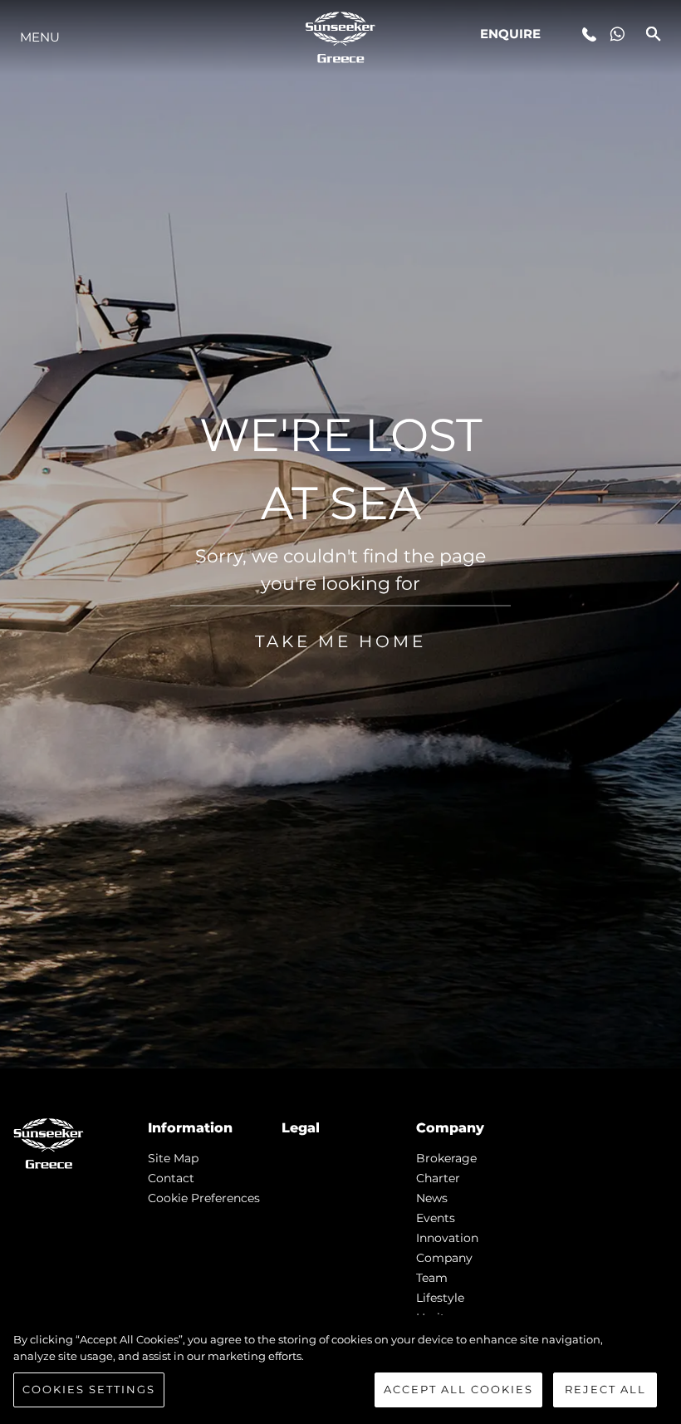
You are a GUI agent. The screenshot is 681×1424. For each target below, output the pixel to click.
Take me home (340, 641)
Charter (438, 1178)
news (432, 1198)
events (435, 1217)
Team (432, 1277)
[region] (340, 1369)
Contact (171, 1178)
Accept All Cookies (458, 1389)
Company (444, 1257)
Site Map (173, 1158)
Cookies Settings (88, 1389)
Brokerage (446, 1158)
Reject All (605, 1389)
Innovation (447, 1237)
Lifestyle (440, 1297)
